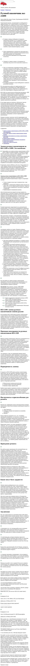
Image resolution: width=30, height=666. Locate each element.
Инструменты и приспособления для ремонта (14, 139)
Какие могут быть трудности (10, 142)
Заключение (6, 143)
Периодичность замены (9, 138)
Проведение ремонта (8, 140)
